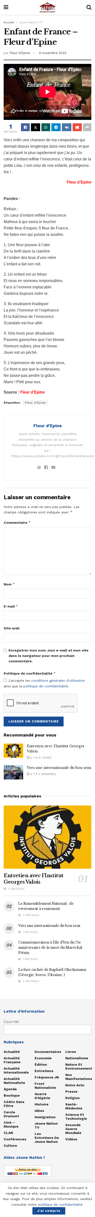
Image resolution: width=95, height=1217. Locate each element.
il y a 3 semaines (42, 774)
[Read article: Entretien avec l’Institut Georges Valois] (13, 751)
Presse (71, 1091)
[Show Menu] (6, 7)
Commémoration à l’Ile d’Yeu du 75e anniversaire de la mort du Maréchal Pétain (50, 947)
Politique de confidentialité (30, 673)
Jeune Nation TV (31, 22)
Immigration (45, 1117)
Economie (43, 1058)
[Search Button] (88, 7)
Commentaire (17, 522)
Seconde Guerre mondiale (73, 1129)
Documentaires (48, 1052)
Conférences (15, 1139)
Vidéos (71, 1139)
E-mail (11, 606)
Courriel (11, 1021)
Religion (72, 1098)
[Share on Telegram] (56, 127)
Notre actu (74, 1085)
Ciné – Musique (11, 1124)
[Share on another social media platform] (87, 127)
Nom (9, 584)
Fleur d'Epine (20, 53)
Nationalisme (76, 1058)
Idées (39, 1111)
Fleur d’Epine (32, 392)
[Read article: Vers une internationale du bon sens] (13, 772)
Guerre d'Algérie (42, 1096)
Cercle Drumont (11, 1114)
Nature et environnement (78, 1066)
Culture (10, 1145)
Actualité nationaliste (14, 1081)
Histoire (41, 1104)
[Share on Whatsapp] (45, 127)
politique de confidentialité (45, 686)
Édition (41, 1064)
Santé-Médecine (73, 1106)
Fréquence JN (47, 1077)
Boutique (12, 1095)
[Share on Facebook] (25, 127)
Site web (11, 628)
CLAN (8, 1133)
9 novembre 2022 (52, 53)
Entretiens (44, 1071)
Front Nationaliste (45, 1086)
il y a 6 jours (40, 757)
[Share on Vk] (66, 127)
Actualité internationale (16, 1070)
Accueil (9, 22)
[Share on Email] (77, 127)
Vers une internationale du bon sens (59, 767)
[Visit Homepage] (47, 7)
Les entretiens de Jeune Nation (47, 1138)
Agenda (10, 1089)
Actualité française (12, 1060)
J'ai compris (48, 1211)
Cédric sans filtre (14, 1104)
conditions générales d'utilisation (58, 680)
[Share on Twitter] (35, 127)
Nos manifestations (78, 1077)
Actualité (12, 1052)
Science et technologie (76, 1116)
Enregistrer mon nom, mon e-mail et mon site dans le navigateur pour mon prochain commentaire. (48, 655)
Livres (70, 1052)
